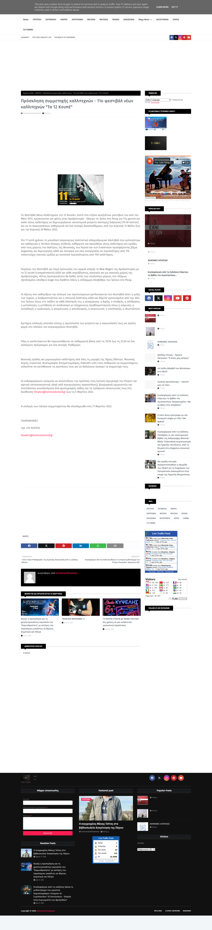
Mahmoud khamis (151, 200)
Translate (155, 102)
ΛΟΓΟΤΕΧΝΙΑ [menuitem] (77, 19)
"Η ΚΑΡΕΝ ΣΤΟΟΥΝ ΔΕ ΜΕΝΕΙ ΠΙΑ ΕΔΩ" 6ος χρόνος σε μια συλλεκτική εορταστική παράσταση (121, 622)
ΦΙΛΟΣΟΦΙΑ (151, 518)
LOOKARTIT (25, 37)
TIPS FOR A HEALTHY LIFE (41, 37)
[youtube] (188, 37)
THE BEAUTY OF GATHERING (64, 37)
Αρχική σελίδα (28, 93)
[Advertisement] (106, 64)
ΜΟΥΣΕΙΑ (163, 514)
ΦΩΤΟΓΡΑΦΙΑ (165, 518)
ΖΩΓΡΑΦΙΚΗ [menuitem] (51, 19)
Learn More (162, 7)
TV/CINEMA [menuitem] (28, 29)
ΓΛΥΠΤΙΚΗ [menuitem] (37, 19)
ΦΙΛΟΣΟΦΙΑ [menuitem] (128, 19)
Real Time (160, 571)
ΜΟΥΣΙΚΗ (174, 514)
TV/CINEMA (151, 523)
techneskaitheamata (32, 113)
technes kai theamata (45, 911)
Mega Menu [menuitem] (144, 19)
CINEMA (186, 518)
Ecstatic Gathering (172, 911)
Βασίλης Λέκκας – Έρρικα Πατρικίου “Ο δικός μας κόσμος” (173, 357)
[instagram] (180, 37)
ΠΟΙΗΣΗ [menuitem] (115, 19)
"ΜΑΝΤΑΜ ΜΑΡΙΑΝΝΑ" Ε (73, 619)
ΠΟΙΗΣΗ (184, 514)
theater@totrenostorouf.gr (50, 391)
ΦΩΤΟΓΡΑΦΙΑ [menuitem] (162, 19)
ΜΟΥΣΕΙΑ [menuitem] (91, 19)
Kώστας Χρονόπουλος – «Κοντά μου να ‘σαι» (172, 383)
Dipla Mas (158, 911)
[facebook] (171, 37)
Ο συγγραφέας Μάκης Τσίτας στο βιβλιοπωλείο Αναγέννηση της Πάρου (51, 852)
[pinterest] (184, 37)
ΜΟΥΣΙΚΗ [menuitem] (104, 19)
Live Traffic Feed (161, 533)
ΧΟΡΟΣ (176, 518)
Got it (174, 7)
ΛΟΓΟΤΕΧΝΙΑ (151, 514)
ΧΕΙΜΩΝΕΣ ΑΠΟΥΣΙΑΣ (158, 260)
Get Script (152, 571)
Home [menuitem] (25, 19)
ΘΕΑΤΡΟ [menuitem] (63, 19)
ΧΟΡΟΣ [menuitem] (176, 19)
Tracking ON (169, 571)
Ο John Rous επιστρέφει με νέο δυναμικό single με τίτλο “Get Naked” (172, 418)
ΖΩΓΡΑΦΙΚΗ (162, 509)
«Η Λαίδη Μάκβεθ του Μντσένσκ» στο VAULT (173, 370)
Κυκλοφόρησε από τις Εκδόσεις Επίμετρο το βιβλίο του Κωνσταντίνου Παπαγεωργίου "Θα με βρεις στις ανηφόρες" (168, 274)
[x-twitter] (176, 37)
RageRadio (187, 911)
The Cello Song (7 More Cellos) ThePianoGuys (173, 200)
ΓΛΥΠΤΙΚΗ (150, 509)
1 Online (101, 861)
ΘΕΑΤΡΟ (38, 93)
